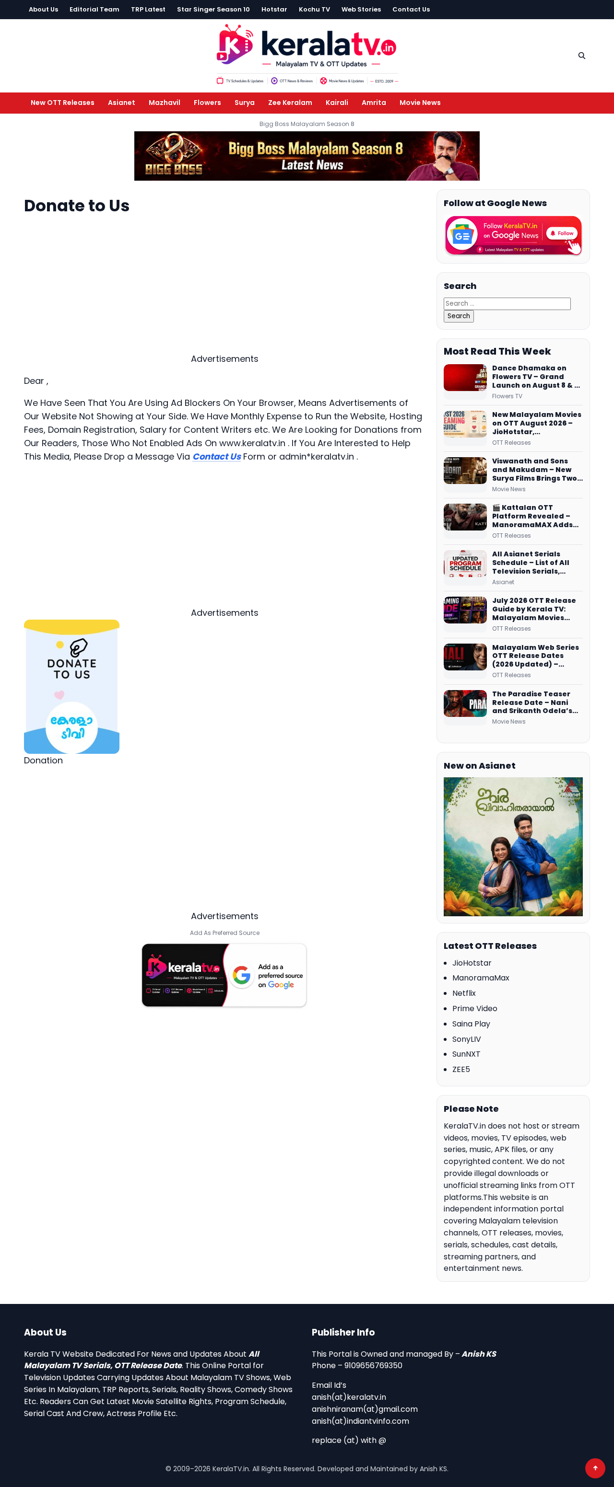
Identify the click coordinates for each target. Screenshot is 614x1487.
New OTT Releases (62, 102)
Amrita (374, 102)
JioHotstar (472, 962)
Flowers (207, 102)
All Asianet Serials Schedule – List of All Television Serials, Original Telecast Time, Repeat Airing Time (536, 563)
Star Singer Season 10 (213, 9)
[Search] (582, 55)
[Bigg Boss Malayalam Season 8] (307, 156)
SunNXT (466, 1054)
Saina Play (471, 1023)
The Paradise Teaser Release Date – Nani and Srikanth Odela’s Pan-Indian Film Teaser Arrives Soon (536, 703)
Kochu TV (314, 9)
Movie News (420, 102)
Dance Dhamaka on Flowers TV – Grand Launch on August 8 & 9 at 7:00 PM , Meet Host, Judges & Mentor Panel (536, 377)
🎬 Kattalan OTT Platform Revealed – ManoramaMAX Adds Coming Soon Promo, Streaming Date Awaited (532, 517)
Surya (245, 102)
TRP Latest (148, 9)
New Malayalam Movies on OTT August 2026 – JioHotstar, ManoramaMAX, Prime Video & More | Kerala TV (536, 424)
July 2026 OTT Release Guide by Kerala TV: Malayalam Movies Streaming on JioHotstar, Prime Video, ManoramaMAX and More (537, 609)
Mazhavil (164, 102)
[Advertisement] (224, 285)
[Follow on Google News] (513, 236)
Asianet (121, 102)
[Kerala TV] (307, 54)
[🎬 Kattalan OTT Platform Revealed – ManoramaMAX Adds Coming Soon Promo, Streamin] (465, 521)
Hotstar (274, 9)
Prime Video (474, 1008)
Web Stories (361, 9)
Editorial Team (94, 9)
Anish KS (478, 1354)
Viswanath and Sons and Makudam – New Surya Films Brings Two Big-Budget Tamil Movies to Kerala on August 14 (534, 470)
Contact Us (411, 9)
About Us (43, 9)
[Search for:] (507, 303)
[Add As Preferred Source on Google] (224, 975)
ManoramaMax (480, 977)
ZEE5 (461, 1069)
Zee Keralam (290, 102)
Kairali (337, 102)
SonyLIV (466, 1039)
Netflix (464, 993)
